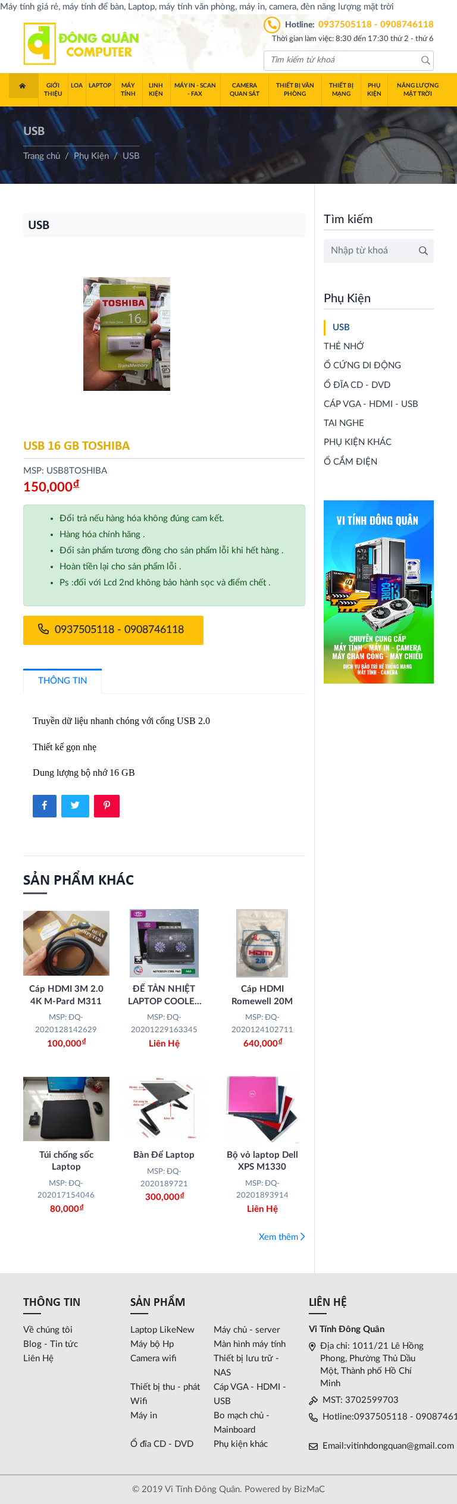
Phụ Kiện (374, 90)
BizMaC (309, 1489)
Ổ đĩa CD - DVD (357, 385)
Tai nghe (344, 423)
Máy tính (128, 90)
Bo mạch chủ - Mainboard (242, 1422)
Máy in (143, 1415)
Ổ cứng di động (362, 365)
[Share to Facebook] (45, 806)
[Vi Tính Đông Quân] (82, 43)
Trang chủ (23, 85)
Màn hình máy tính (250, 1344)
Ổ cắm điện (350, 462)
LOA (77, 86)
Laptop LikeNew (162, 1330)
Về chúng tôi (48, 1330)
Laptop (100, 86)
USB (341, 327)
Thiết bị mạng (341, 90)
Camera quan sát (244, 90)
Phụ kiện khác (358, 442)
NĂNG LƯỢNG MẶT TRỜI (418, 90)
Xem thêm (280, 1237)
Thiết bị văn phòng (295, 90)
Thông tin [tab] (62, 680)
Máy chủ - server (247, 1330)
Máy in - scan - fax (195, 90)
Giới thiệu (53, 90)
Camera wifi (153, 1358)
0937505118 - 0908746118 (376, 24)
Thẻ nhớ (344, 346)
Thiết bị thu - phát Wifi (165, 1394)
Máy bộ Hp (152, 1344)
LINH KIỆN (156, 90)
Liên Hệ (38, 1358)
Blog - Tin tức (50, 1344)
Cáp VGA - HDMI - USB (371, 404)
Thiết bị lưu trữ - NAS (246, 1365)
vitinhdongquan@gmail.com (400, 1446)
